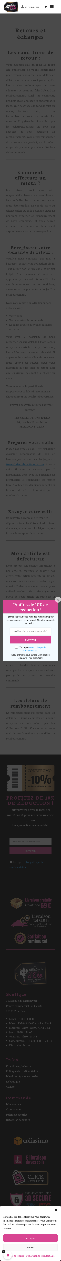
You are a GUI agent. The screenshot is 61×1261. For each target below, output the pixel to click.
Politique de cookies (14, 1255)
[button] (56, 1210)
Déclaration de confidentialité (40, 1255)
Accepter (30, 1238)
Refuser (30, 1247)
